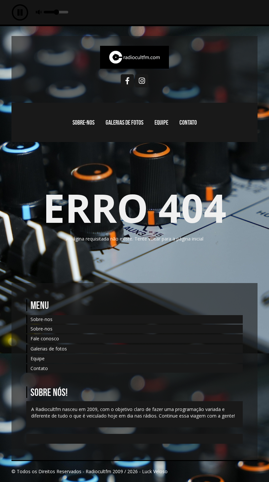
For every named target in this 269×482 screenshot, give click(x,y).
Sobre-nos (83, 122)
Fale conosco (45, 338)
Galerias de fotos (124, 122)
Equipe (161, 122)
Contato (188, 122)
